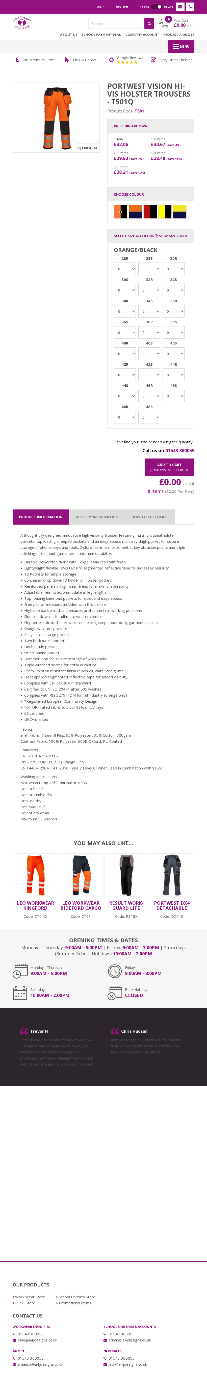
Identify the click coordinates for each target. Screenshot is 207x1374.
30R (173, 258)
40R (124, 343)
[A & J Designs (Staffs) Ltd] (22, 23)
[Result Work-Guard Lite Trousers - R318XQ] (126, 875)
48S (149, 406)
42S (149, 364)
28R (124, 258)
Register (122, 6)
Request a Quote (178, 34)
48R (124, 406)
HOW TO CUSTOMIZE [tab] (150, 516)
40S (149, 343)
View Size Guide (173, 236)
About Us (68, 34)
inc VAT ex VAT (156, 7)
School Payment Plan (101, 34)
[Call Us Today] (190, 7)
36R (173, 300)
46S (173, 385)
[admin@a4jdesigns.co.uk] (180, 7)
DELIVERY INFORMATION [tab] (97, 516)
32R (149, 279)
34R (124, 300)
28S (149, 258)
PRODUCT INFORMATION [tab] (41, 516)
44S (124, 385)
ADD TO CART (169, 467)
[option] (62, 60)
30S (124, 279)
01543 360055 (179, 450)
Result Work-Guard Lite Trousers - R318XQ (126, 910)
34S (149, 300)
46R (149, 385)
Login (100, 6)
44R (173, 364)
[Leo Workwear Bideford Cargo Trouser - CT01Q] (80, 875)
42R (124, 364)
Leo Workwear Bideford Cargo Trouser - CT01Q (80, 908)
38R (149, 321)
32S (173, 279)
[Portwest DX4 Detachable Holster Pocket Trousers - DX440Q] (171, 875)
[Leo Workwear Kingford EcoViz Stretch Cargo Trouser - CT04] (35, 875)
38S (173, 321)
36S (124, 321)
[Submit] (149, 23)
